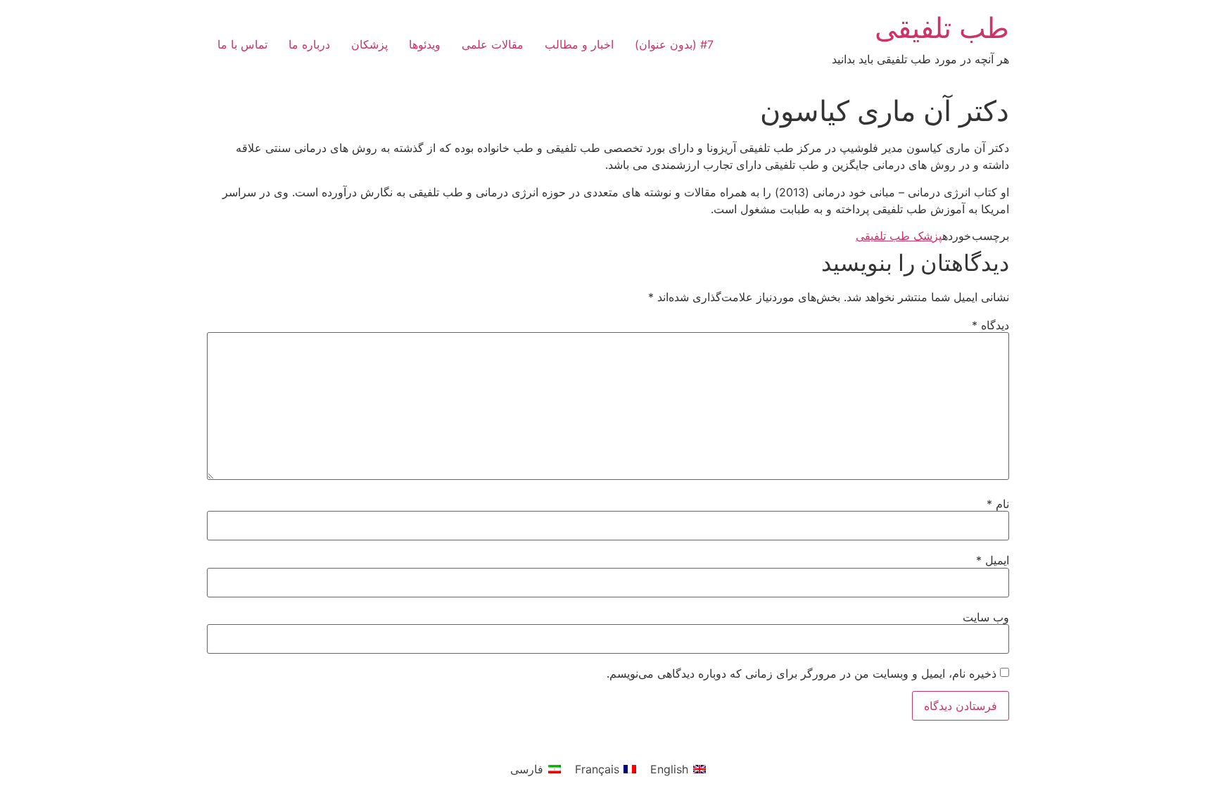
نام (998, 503)
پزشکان (369, 44)
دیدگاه (990, 325)
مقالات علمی (493, 44)
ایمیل (992, 560)
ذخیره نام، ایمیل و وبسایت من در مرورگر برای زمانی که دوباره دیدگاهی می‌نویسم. (801, 673)
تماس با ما (242, 44)
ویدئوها (425, 44)
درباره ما (309, 44)
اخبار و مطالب (579, 44)
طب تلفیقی (942, 28)
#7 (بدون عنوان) (674, 44)
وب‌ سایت (986, 617)
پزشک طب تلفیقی (899, 236)
